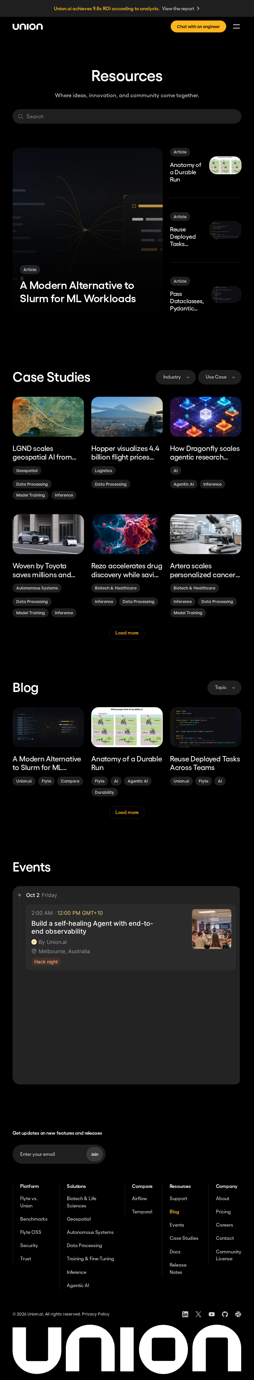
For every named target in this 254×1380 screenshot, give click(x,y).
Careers (224, 1225)
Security (29, 1245)
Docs (175, 1251)
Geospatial (79, 1219)
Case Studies (184, 1238)
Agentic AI (78, 1285)
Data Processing (84, 1245)
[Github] (225, 1314)
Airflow (139, 1198)
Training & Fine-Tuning (90, 1258)
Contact (225, 1238)
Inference (76, 1272)
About (222, 1198)
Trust (25, 1258)
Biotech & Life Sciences (81, 1202)
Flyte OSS (30, 1232)
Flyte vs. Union (29, 1202)
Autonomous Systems (90, 1232)
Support (178, 1198)
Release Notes (178, 1268)
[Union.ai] (28, 26)
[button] (235, 26)
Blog (174, 1211)
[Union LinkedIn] (185, 1314)
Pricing (223, 1211)
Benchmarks (34, 1219)
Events (177, 1225)
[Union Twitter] (198, 1314)
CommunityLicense (228, 1255)
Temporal (142, 1211)
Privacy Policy (95, 1314)
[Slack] (238, 1314)
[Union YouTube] (212, 1314)
